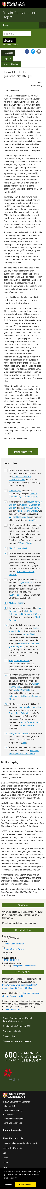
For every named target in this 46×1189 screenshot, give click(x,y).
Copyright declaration (12, 1031)
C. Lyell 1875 (16, 595)
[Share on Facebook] (27, 51)
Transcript (8, 53)
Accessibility (8, 1115)
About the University (13, 1138)
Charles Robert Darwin (13, 949)
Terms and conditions (12, 1123)
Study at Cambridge (12, 1130)
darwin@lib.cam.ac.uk (13, 1021)
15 (6, 748)
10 (6, 625)
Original (7, 59)
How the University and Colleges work (20, 1143)
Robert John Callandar (19, 713)
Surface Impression (22, 1041)
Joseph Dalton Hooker (13, 944)
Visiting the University (12, 1148)
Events (6, 1162)
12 (6, 675)
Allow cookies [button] (25, 1184)
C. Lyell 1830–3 (25, 583)
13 (6, 704)
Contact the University (12, 1110)
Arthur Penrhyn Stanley (27, 511)
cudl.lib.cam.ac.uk (11, 1009)
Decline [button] (8, 1184)
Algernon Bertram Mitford (30, 707)
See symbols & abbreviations (24, 966)
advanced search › (11, 45)
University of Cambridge (15, 1026)
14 (6, 733)
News (5, 1158)
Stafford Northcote (22, 690)
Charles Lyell (15, 491)
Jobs (5, 1167)
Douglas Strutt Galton (18, 733)
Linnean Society (31, 508)
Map (5, 1153)
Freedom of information (13, 1119)
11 (6, 661)
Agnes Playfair (30, 634)
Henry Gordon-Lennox (19, 661)
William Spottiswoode (19, 517)
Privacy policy (9, 1036)
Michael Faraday (16, 603)
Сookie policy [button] (10, 1178)
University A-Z (9, 1106)
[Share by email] (38, 51)
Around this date (11, 64)
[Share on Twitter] (33, 51)
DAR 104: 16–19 (11, 960)
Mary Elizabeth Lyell (18, 548)
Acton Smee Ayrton (29, 722)
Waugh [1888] (25, 543)
